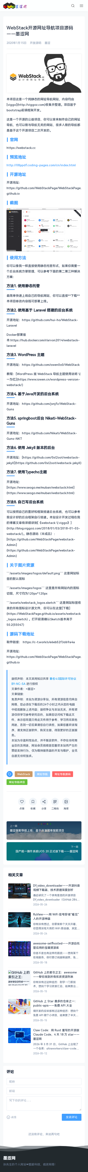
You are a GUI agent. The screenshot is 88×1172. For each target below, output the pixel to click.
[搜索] (73, 5)
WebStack (23, 774)
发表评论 (71, 1117)
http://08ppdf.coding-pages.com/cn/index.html (41, 165)
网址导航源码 (63, 774)
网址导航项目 (17, 782)
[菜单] (81, 5)
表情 (13, 1117)
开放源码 (35, 43)
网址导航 (42, 774)
